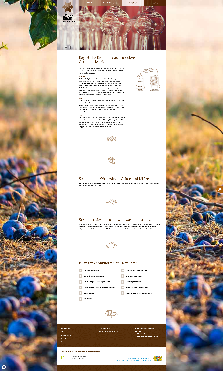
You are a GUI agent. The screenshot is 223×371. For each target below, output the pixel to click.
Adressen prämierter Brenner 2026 (108, 331)
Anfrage (138, 331)
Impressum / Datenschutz (144, 329)
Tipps (155, 2)
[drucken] (65, 47)
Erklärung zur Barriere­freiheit (147, 336)
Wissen (133, 2)
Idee (89, 2)
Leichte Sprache (141, 334)
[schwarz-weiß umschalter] (70, 47)
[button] (4, 367)
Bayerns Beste (111, 2)
